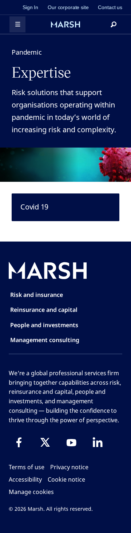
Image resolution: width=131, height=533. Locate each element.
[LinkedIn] (97, 442)
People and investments (44, 325)
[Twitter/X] (45, 442)
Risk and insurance (36, 295)
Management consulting (44, 340)
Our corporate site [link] (68, 7)
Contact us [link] (110, 7)
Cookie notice (66, 479)
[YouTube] (71, 442)
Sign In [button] (30, 7)
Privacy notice (69, 467)
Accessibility (25, 479)
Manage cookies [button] (31, 492)
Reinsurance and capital (44, 310)
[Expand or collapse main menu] (17, 24)
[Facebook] (19, 442)
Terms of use (26, 467)
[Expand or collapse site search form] (114, 24)
